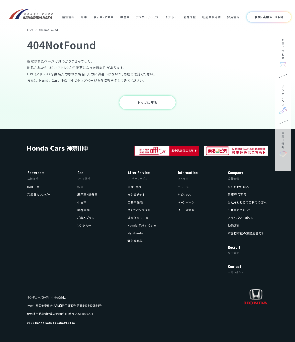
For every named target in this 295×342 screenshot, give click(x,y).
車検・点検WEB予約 (269, 17)
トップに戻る (147, 102)
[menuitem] (33, 186)
